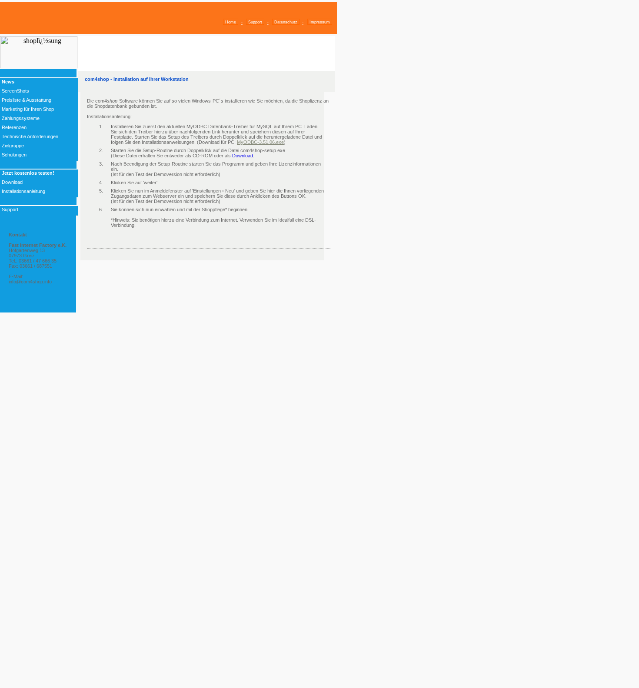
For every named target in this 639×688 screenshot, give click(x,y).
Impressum (320, 22)
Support (255, 22)
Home (230, 22)
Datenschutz (285, 22)
